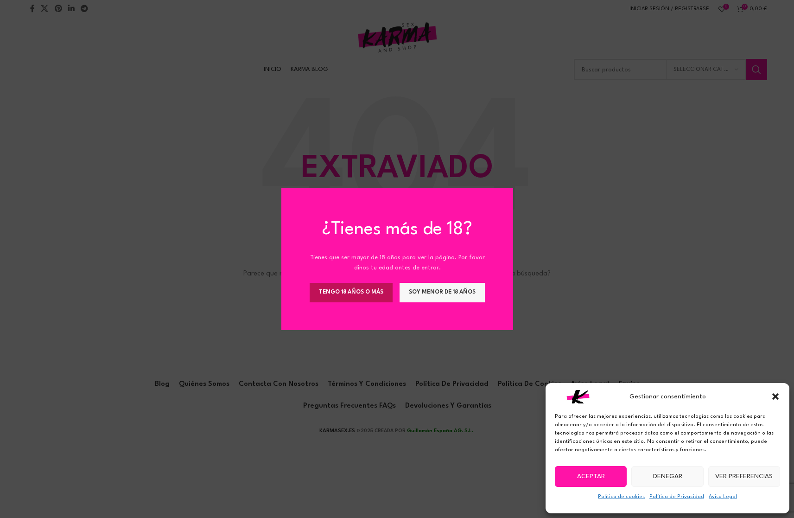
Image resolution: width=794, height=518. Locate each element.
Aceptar (591, 476)
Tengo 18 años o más (351, 291)
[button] (775, 396)
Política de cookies (621, 496)
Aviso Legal (723, 496)
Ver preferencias (744, 476)
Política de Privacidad (676, 496)
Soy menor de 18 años (442, 291)
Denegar (667, 476)
